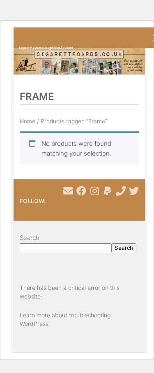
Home (27, 121)
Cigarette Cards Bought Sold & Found (46, 48)
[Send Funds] (108, 191)
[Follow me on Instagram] (94, 191)
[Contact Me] (68, 191)
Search (29, 238)
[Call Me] (121, 191)
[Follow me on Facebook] (81, 191)
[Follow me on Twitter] (134, 191)
